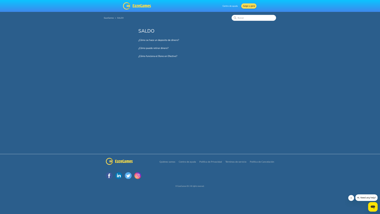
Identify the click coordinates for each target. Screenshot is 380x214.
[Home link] (119, 162)
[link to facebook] (109, 175)
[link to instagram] (137, 175)
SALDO (120, 18)
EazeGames (109, 18)
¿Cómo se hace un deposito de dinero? (158, 40)
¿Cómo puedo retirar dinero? (153, 48)
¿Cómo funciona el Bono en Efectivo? (157, 56)
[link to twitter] (128, 175)
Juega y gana (249, 6)
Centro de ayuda (230, 6)
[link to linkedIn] (118, 175)
